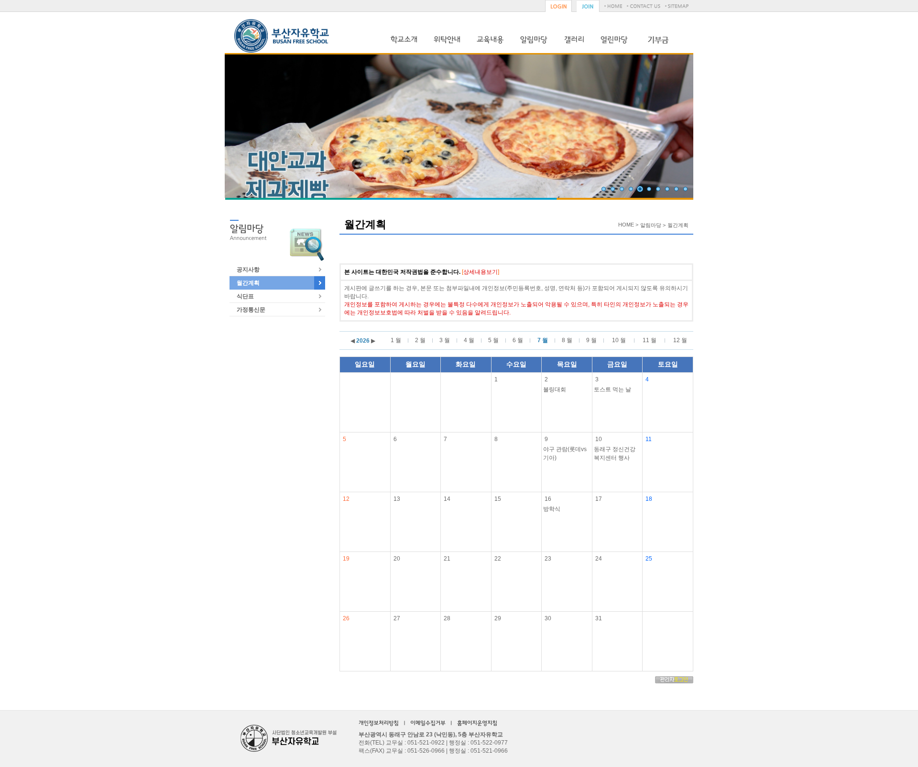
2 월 (420, 340)
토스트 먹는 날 (612, 389)
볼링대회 (554, 389)
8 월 (567, 340)
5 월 (493, 340)
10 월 (619, 340)
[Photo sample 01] (604, 189)
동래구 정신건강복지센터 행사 (614, 453)
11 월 (649, 340)
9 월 (591, 340)
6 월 (518, 340)
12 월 (680, 340)
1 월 (396, 340)
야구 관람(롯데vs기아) (565, 453)
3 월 (444, 340)
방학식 (551, 509)
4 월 (469, 340)
